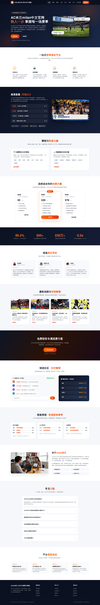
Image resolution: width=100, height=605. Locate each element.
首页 (49, 2)
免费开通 (26, 215)
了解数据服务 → (56, 166)
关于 (74, 2)
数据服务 (38, 590)
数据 (57, 2)
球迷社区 (56, 593)
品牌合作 (75, 588)
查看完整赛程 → (16, 166)
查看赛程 (25, 36)
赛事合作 (75, 590)
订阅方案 (38, 595)
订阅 (61, 2)
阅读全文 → (34, 322)
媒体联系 (75, 593)
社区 (65, 2)
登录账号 (56, 588)
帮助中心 (56, 595)
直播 (53, 2)
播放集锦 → (54, 322)
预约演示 (75, 595)
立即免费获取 (50, 350)
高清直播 (38, 588)
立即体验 (86, 2)
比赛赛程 (38, 593)
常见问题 (79, 2)
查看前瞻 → (74, 322)
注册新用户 (57, 590)
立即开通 (50, 217)
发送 (52, 397)
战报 (70, 2)
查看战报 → (14, 322)
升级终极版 (73, 217)
